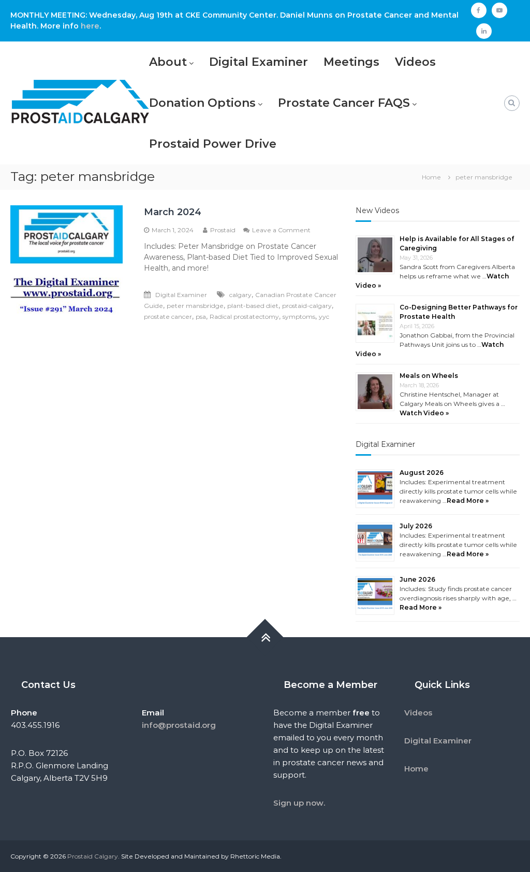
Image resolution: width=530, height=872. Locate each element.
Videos (415, 62)
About (168, 62)
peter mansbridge (195, 306)
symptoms (299, 316)
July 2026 (416, 526)
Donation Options (202, 103)
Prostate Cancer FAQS (344, 103)
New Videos (377, 210)
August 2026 (422, 472)
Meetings (351, 62)
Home (416, 768)
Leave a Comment (281, 230)
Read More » (468, 500)
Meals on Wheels (429, 375)
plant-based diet (252, 306)
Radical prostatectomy (244, 316)
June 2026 (417, 579)
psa (201, 316)
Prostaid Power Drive (212, 144)
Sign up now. (299, 803)
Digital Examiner (258, 62)
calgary (240, 295)
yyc (324, 316)
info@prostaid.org (179, 725)
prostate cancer (168, 316)
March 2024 (172, 212)
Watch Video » (424, 413)
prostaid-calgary (307, 306)
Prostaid (222, 230)
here (90, 26)
